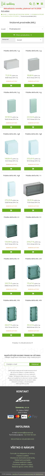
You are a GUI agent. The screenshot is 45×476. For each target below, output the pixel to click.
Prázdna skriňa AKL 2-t (11, 217)
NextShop (15, 474)
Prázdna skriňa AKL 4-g (33, 92)
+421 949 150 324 (29, 435)
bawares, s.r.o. (22, 407)
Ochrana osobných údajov (22, 462)
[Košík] (37, 3)
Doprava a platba (22, 456)
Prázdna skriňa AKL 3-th (11, 300)
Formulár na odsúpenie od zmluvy (22, 453)
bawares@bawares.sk (25, 433)
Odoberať (35, 364)
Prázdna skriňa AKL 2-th (33, 258)
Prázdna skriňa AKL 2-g (33, 50)
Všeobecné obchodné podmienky (22, 458)
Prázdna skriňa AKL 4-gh (11, 175)
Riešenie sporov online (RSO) (22, 467)
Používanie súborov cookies (22, 464)
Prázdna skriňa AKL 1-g (11, 50)
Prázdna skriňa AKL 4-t (11, 258)
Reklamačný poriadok (22, 460)
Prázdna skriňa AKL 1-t (33, 175)
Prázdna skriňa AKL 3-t (33, 217)
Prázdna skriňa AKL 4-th (33, 300)
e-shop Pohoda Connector (26, 474)
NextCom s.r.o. (39, 474)
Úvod (5, 14)
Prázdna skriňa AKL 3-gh (33, 134)
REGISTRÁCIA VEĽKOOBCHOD (22, 439)
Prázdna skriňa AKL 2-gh (11, 134)
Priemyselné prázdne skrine (19, 14)
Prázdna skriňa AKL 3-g (11, 92)
